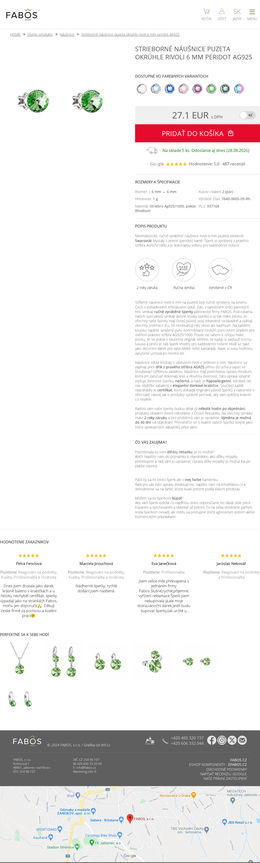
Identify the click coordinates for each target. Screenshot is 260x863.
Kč (251, 115)
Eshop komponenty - (218, 764)
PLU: (209, 206)
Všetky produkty (40, 34)
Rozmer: (155, 191)
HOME (15, 34)
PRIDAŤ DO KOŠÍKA (193, 133)
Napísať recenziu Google (223, 773)
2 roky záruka (147, 287)
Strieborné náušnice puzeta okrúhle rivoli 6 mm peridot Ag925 (130, 34)
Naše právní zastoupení (225, 778)
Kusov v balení (216, 191)
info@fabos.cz (86, 767)
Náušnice (67, 34)
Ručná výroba (183, 287)
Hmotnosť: (146, 199)
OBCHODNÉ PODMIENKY (226, 769)
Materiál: (165, 208)
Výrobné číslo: (224, 199)
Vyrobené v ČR (220, 287)
